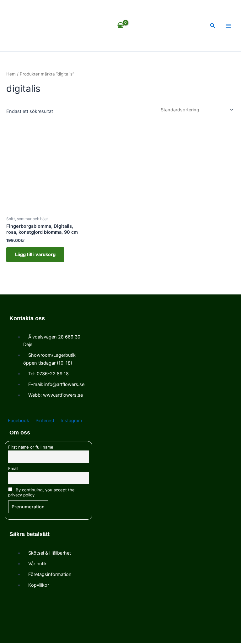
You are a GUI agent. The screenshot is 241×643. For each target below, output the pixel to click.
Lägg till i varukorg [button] (35, 254)
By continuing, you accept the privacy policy (41, 492)
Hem (11, 73)
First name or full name (30, 447)
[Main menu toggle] (228, 26)
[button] (213, 26)
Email (13, 468)
